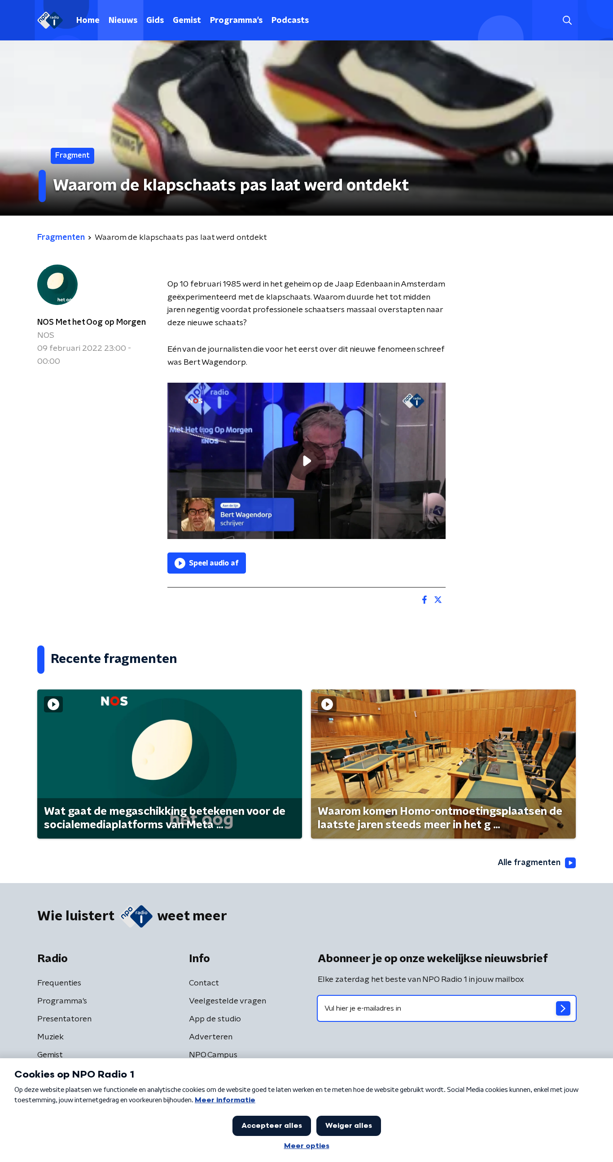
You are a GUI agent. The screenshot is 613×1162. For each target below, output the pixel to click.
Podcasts (290, 21)
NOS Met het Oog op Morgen (91, 322)
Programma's (236, 21)
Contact (204, 983)
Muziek (50, 1037)
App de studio (215, 1019)
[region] (306, 461)
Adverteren (210, 1037)
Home (88, 21)
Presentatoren (64, 1019)
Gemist (187, 21)
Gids (155, 21)
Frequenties (59, 983)
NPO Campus (213, 1055)
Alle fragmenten (529, 863)
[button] (567, 20)
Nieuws (123, 21)
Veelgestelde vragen (227, 1001)
